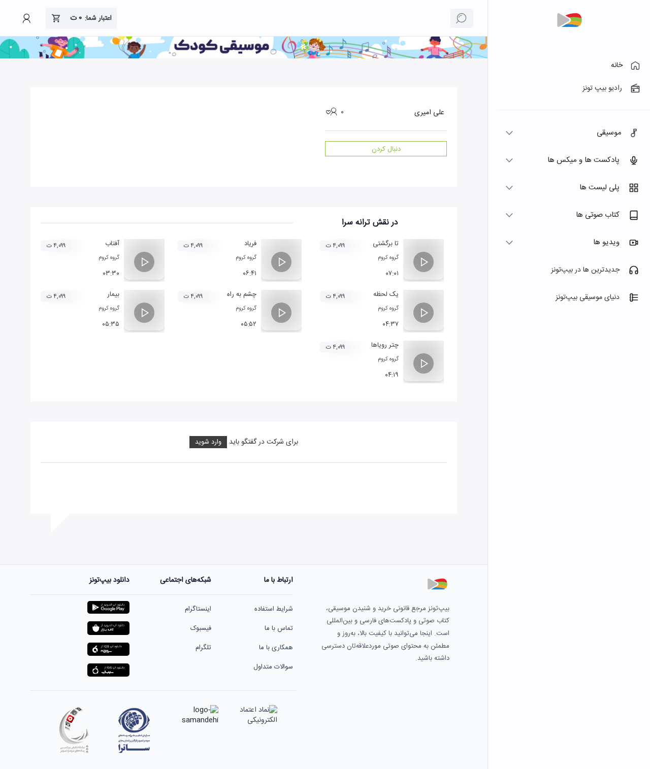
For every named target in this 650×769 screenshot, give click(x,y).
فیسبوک (200, 628)
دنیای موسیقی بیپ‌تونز (588, 297)
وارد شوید (208, 442)
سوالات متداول (273, 667)
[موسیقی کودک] (244, 57)
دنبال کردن (386, 149)
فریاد (250, 243)
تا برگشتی (386, 243)
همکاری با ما (276, 647)
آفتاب (112, 243)
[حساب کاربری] (26, 18)
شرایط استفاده (273, 609)
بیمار (113, 294)
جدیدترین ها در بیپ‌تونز (585, 270)
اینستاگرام (198, 609)
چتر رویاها (385, 345)
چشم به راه (241, 294)
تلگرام (203, 647)
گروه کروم (388, 257)
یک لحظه (386, 294)
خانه (617, 65)
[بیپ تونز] (569, 20)
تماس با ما (279, 628)
